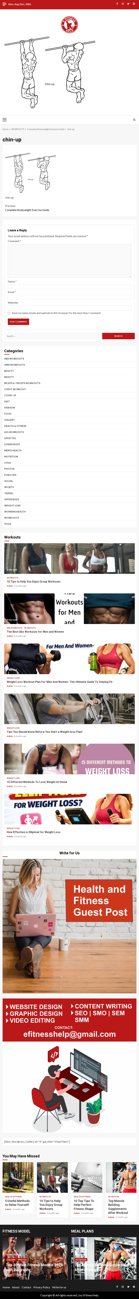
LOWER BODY (12, 444)
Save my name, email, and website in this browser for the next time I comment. (56, 312)
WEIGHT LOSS (12, 505)
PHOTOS (9, 468)
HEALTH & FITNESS (15, 425)
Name (12, 281)
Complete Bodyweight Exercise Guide (27, 207)
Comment (14, 241)
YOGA (7, 523)
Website (13, 302)
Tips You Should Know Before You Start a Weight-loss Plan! (69, 709)
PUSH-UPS (10, 474)
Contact (26, 1287)
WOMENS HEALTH (15, 511)
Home (6, 1287)
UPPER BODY (11, 499)
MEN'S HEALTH (13, 450)
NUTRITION (11, 456)
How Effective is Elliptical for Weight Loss (69, 809)
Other (7, 462)
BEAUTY (9, 370)
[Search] (134, 119)
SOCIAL (8, 481)
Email (12, 292)
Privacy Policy (41, 1287)
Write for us (59, 1287)
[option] (35, 1260)
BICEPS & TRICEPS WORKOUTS (22, 383)
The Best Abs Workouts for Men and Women (69, 608)
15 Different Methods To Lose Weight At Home (69, 759)
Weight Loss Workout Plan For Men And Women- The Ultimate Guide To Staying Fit (69, 659)
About (15, 1287)
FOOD (8, 413)
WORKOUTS (11, 517)
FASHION (9, 407)
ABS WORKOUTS (14, 358)
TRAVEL (8, 493)
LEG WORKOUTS (14, 432)
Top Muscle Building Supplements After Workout (121, 1177)
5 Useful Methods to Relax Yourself (18, 1177)
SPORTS (9, 487)
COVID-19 (10, 395)
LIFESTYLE (10, 438)
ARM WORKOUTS (14, 364)
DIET (7, 401)
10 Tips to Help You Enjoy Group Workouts (69, 558)
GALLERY (9, 419)
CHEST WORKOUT (15, 389)
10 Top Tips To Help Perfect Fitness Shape (86, 1177)
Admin (10, 586)
